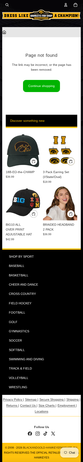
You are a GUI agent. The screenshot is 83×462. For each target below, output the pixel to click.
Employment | (67, 405)
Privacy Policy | (13, 399)
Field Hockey (20, 303)
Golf (13, 322)
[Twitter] (53, 433)
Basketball (18, 275)
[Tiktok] (45, 433)
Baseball (16, 266)
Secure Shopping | (52, 399)
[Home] (4, 32)
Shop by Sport (21, 256)
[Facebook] (30, 433)
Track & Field (20, 368)
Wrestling (18, 387)
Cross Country (22, 294)
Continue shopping (41, 86)
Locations (41, 411)
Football (17, 312)
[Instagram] (37, 433)
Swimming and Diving (26, 359)
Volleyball (18, 378)
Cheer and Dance (23, 284)
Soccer (15, 340)
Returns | (12, 405)
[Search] (7, 5)
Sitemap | (31, 399)
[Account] (66, 5)
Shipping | (73, 399)
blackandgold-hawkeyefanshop (47, 447)
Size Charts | (47, 405)
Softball (17, 350)
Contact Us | (28, 405)
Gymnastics (19, 331)
